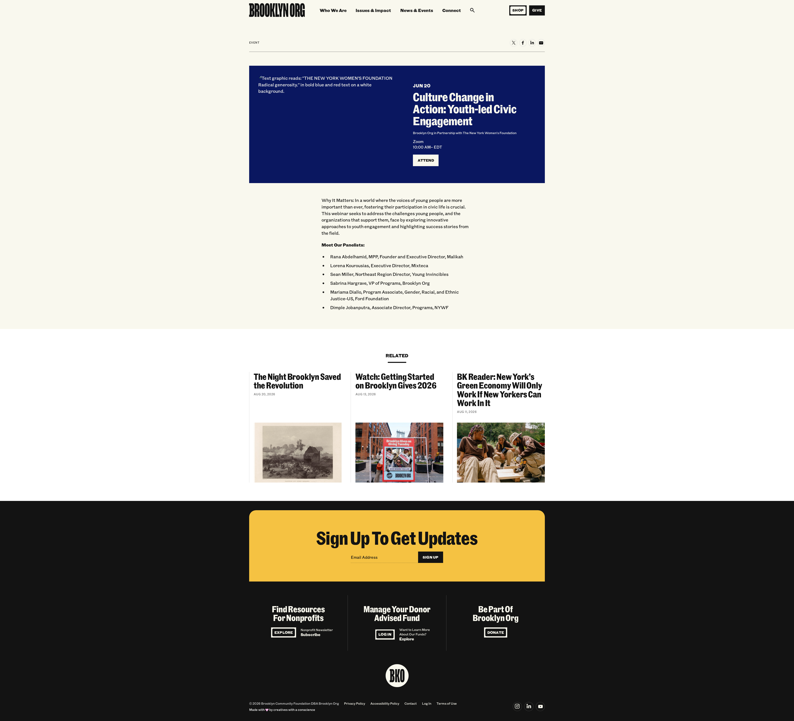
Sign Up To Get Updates (396, 537)
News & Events (416, 10)
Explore (283, 632)
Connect (451, 10)
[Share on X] (513, 42)
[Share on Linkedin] (532, 42)
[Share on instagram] (517, 706)
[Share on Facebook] (523, 42)
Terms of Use (446, 703)
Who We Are (333, 10)
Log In (384, 634)
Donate (495, 632)
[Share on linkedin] (528, 706)
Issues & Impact (373, 10)
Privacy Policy (354, 703)
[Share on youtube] (540, 706)
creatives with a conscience (294, 709)
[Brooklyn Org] (277, 10)
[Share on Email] (541, 42)
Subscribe (310, 634)
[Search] (472, 10)
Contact (410, 703)
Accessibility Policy (384, 703)
